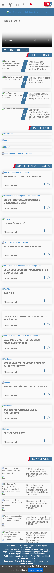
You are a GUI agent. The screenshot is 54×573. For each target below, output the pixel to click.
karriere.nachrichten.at (17, 556)
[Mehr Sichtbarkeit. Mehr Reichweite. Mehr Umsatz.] (27, 12)
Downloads (9, 550)
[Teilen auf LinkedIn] (11, 50)
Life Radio (31, 556)
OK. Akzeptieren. (35, 570)
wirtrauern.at (30, 563)
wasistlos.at (43, 561)
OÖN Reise (34, 558)
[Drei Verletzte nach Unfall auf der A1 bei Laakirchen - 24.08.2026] (27, 457)
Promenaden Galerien (12, 561)
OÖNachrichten (43, 556)
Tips (35, 561)
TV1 (5, 556)
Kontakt (17, 550)
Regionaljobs (28, 561)
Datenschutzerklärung (39, 550)
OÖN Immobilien (22, 558)
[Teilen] (18, 50)
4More (21, 563)
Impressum (25, 550)
